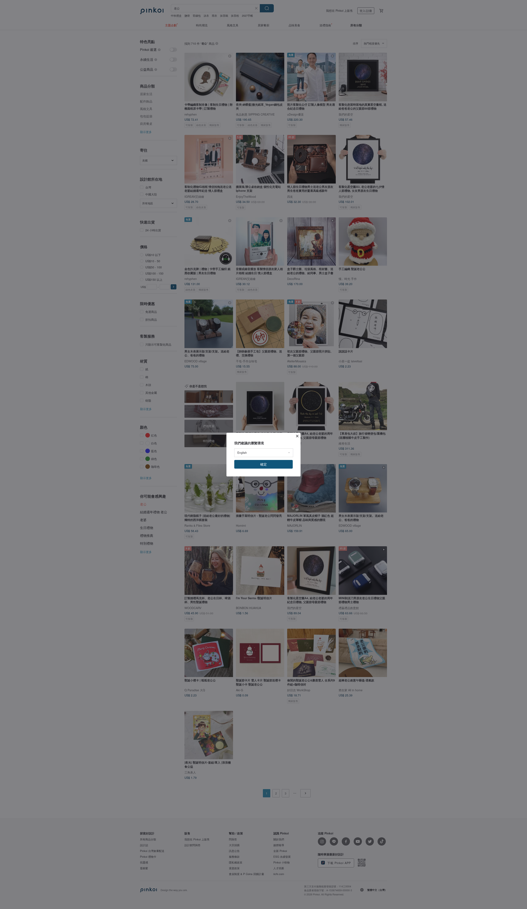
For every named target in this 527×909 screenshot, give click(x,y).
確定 (263, 464)
